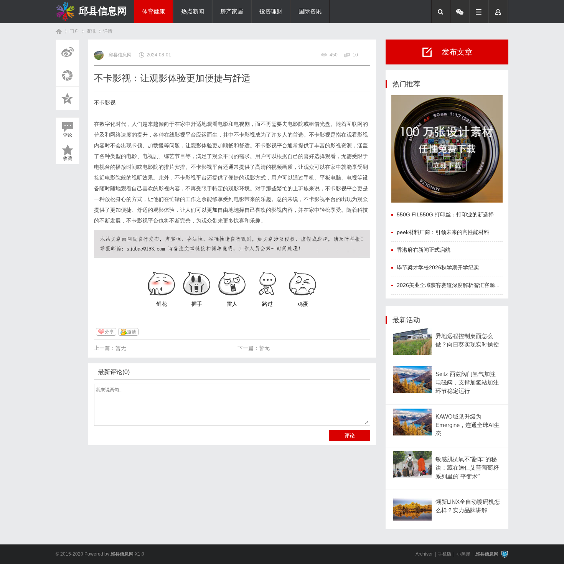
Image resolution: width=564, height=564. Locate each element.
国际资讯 (310, 11)
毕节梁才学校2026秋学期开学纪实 (438, 267)
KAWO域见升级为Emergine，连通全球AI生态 (467, 425)
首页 (59, 31)
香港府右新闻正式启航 (423, 250)
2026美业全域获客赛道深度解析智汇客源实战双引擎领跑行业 (470, 285)
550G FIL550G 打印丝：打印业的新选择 (445, 214)
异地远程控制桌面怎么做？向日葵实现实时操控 (467, 340)
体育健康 (153, 11)
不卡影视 (104, 102)
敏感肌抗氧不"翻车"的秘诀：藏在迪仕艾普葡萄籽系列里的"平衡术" (467, 468)
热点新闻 (192, 11)
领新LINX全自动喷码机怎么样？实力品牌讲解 (467, 506)
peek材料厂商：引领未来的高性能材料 (443, 232)
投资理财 (270, 11)
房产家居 (231, 11)
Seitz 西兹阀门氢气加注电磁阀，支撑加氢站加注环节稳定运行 (467, 382)
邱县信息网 (103, 10)
